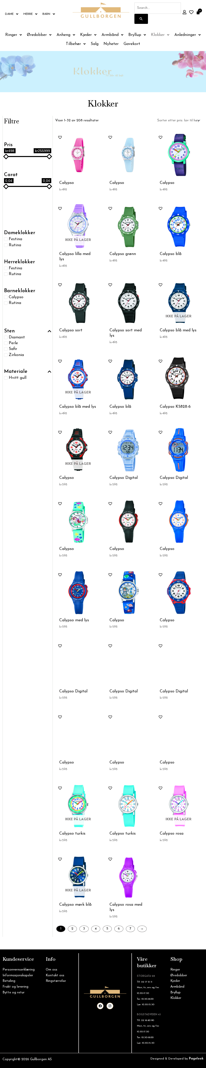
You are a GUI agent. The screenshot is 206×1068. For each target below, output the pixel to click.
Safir (13, 349)
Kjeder (86, 35)
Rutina (15, 245)
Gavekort (132, 44)
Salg (94, 44)
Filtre (11, 121)
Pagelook (196, 1058)
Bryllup (134, 35)
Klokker (158, 35)
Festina (15, 239)
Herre (28, 14)
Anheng (63, 35)
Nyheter (111, 44)
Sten (9, 331)
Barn (46, 14)
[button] (60, 137)
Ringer (11, 35)
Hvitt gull (17, 378)
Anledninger (185, 35)
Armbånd (110, 35)
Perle (13, 343)
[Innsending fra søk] (141, 19)
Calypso (16, 297)
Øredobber (37, 35)
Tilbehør (73, 44)
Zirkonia (16, 355)
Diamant (17, 337)
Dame (9, 14)
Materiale (15, 371)
